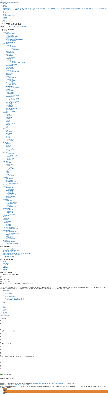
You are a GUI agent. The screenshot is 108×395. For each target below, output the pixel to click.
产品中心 (5, 6)
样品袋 (7, 171)
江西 (18, 384)
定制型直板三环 (12, 57)
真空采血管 (18, 8)
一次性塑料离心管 (10, 139)
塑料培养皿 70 (9, 143)
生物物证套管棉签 (13, 202)
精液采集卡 (89, 8)
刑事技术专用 (84, 8)
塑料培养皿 (27, 8)
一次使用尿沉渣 (9, 159)
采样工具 (8, 165)
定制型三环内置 (12, 61)
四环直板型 (8, 74)
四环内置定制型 (12, 85)
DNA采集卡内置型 (10, 192)
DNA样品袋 (38, 8)
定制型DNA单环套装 (10, 196)
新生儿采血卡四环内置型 (11, 102)
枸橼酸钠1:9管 (9, 114)
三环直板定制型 (9, 55)
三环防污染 (8, 54)
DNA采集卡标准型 (10, 187)
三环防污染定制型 (10, 52)
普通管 (7, 126)
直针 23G (8, 137)
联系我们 (5, 18)
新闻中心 (5, 14)
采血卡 (4, 262)
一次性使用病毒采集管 (11, 41)
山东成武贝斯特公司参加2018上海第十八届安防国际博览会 (16, 253)
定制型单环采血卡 (10, 90)
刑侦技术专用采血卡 (10, 193)
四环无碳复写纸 (9, 79)
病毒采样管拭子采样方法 (11, 35)
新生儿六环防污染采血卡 (14, 101)
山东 (21, 384)
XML (19, 2)
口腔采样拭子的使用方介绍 (12, 36)
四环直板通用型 (9, 73)
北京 (6, 384)
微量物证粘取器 (10, 9)
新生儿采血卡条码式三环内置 (18, 63)
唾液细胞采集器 (9, 180)
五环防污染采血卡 (10, 93)
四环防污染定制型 (10, 68)
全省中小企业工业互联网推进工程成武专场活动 (14, 250)
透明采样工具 (12, 168)
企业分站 (7, 2)
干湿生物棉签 (9, 205)
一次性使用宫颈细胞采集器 (27, 9)
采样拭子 (49, 8)
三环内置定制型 (9, 66)
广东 (25, 384)
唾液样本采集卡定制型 (11, 181)
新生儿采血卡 (12, 8)
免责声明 (74, 383)
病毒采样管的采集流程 (11, 38)
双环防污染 (8, 45)
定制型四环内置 (9, 82)
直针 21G (8, 136)
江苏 (13, 384)
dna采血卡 (5, 264)
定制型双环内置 (12, 48)
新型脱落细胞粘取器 (10, 214)
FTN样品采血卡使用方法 (8, 256)
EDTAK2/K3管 (9, 115)
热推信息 (2, 2)
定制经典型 (8, 198)
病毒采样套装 (6, 8)
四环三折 (8, 76)
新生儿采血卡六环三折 (14, 99)
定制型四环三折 (12, 77)
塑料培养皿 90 (9, 145)
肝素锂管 (8, 118)
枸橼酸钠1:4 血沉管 (10, 123)
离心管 (78, 8)
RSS (16, 2)
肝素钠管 (8, 120)
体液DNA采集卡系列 (13, 183)
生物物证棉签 (59, 8)
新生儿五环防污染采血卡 (14, 95)
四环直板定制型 (9, 70)
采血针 (22, 8)
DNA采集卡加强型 (10, 189)
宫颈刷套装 (7, 293)
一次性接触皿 (9, 151)
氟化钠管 (8, 124)
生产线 (4, 11)
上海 (11, 384)
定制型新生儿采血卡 (10, 80)
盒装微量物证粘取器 (10, 239)
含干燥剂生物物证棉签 (11, 203)
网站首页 (5, 4)
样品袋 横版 (8, 162)
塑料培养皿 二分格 (10, 148)
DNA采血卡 (5, 269)
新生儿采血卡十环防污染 (11, 108)
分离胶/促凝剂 (73, 8)
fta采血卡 (5, 266)
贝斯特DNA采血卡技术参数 (9, 252)
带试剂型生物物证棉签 (11, 206)
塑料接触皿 (8, 146)
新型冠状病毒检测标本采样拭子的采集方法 (15, 39)
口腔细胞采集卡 (9, 178)
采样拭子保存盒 (17, 9)
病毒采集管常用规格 (10, 42)
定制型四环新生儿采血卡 (14, 71)
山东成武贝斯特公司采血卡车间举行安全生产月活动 (15, 255)
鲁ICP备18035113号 (39, 383)
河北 (9, 384)
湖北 (23, 384)
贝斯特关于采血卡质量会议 (9, 249)
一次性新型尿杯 (9, 156)
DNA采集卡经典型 (10, 190)
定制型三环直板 (9, 105)
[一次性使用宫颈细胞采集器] (9, 296)
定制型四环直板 (9, 107)
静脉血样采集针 (9, 132)
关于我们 (5, 5)
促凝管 (7, 127)
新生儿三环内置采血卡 (11, 111)
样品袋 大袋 (8, 170)
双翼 (7, 130)
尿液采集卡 (95, 8)
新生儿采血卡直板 (13, 64)
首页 (6, 26)
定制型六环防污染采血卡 (14, 98)
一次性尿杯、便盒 (10, 154)
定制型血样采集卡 (10, 92)
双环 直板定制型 (12, 46)
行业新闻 (9, 15)
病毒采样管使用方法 (10, 33)
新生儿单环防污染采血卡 (14, 88)
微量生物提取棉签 (10, 234)
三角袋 (7, 174)
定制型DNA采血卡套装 (11, 195)
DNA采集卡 (53, 8)
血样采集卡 (5, 267)
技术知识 (14, 15)
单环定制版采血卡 (10, 86)
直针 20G (8, 134)
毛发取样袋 (11, 176)
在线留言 (5, 17)
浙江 (16, 384)
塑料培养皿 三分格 (10, 149)
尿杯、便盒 (32, 8)
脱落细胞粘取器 (66, 8)
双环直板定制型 (9, 51)
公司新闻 (5, 15)
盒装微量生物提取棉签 (11, 231)
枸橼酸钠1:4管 (9, 121)
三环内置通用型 (9, 67)
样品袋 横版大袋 (9, 164)
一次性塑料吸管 (9, 140)
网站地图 (12, 2)
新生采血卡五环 (9, 110)
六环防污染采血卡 (10, 96)
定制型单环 (8, 89)
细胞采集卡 (43, 8)
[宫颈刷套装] (6, 290)
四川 (28, 384)
